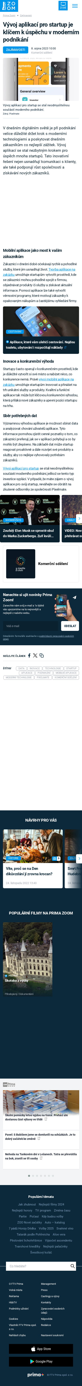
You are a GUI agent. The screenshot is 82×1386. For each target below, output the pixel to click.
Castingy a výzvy (50, 1296)
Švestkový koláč (41, 1252)
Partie (23, 1216)
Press (44, 1290)
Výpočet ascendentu (58, 1240)
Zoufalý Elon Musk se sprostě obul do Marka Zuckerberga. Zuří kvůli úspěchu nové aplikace (28, 534)
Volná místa (15, 1290)
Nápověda (46, 1318)
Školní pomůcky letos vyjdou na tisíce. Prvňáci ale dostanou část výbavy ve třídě (36, 1117)
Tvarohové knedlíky (27, 1246)
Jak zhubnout (27, 1204)
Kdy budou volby (52, 1216)
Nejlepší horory (22, 1210)
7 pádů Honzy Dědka (22, 1228)
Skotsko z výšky (16, 981)
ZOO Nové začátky (29, 1222)
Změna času (62, 1210)
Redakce (46, 1325)
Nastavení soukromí (52, 1335)
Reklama (14, 1296)
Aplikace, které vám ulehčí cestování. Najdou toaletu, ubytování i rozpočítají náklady (40, 344)
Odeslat (70, 626)
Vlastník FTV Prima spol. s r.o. (22, 1327)
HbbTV (13, 1302)
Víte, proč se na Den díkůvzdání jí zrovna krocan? (29, 871)
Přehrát (13, 976)
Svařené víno (65, 1228)
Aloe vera (59, 1234)
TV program (43, 1210)
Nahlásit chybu (17, 1335)
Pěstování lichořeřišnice (26, 1240)
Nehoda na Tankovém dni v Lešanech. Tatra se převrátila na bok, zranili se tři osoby (41, 1156)
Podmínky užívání (18, 1308)
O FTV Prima (16, 1283)
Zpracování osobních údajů (52, 1310)
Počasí (34, 1216)
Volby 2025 (46, 1228)
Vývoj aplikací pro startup (21, 468)
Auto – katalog (55, 1222)
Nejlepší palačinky (55, 1246)
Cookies (13, 1318)
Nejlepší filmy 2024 (51, 1204)
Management (48, 1283)
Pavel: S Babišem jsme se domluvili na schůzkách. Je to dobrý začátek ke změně (40, 1136)
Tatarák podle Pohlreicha (33, 1234)
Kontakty (46, 1302)
